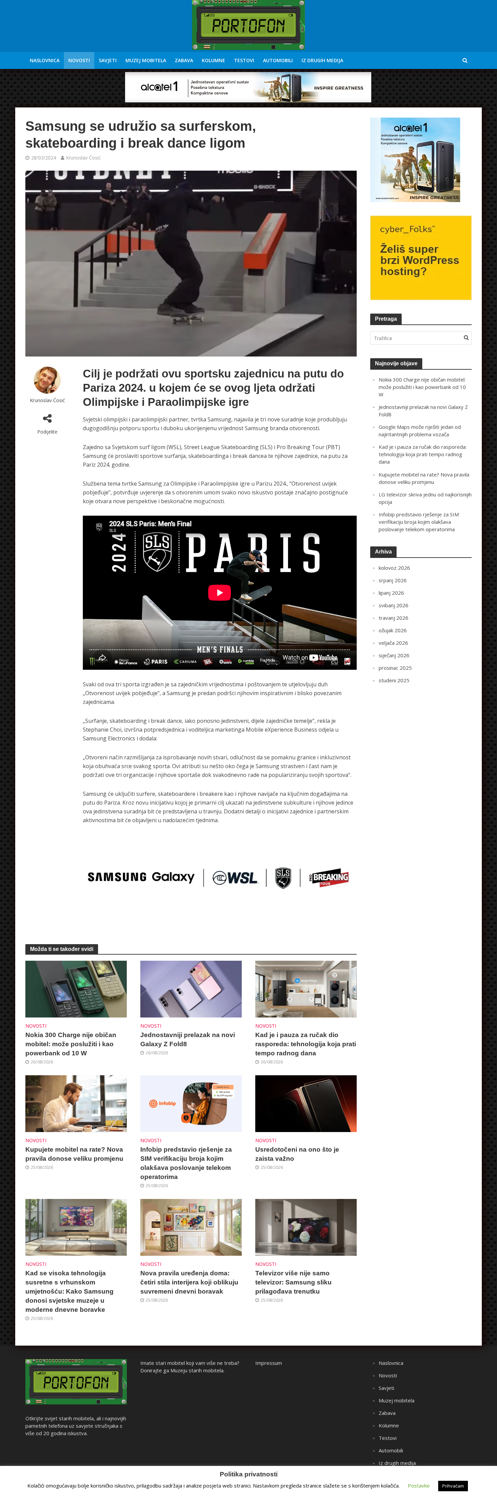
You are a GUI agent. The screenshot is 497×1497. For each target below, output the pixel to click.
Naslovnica (45, 60)
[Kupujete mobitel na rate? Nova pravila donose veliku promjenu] (76, 1103)
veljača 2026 (393, 642)
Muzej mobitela (145, 60)
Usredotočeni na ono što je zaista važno (297, 1154)
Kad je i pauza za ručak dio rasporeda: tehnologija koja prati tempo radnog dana (305, 1044)
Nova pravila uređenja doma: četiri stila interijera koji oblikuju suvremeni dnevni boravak (189, 1282)
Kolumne (213, 60)
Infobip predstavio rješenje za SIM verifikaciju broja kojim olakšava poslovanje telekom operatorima (186, 1163)
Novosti (79, 60)
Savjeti (108, 60)
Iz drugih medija (322, 60)
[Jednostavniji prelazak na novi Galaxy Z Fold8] (191, 988)
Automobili (278, 60)
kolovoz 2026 (394, 567)
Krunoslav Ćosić (83, 157)
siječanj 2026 (394, 655)
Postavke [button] (419, 1485)
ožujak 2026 (393, 630)
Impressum (268, 1362)
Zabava (184, 60)
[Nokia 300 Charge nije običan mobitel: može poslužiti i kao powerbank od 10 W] (76, 988)
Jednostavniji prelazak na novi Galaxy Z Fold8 (187, 1039)
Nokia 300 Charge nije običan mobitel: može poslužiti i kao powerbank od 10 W (70, 1044)
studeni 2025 (394, 680)
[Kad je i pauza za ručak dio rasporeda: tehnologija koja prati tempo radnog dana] (306, 988)
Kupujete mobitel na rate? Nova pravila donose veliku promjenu (74, 1154)
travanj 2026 (393, 617)
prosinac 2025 (395, 667)
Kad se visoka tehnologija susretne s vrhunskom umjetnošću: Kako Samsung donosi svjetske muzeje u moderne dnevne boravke (69, 1291)
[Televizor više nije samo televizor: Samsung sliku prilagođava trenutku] (306, 1226)
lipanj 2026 (391, 592)
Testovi (244, 60)
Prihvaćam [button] (453, 1486)
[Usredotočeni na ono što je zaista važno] (306, 1103)
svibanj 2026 (393, 605)
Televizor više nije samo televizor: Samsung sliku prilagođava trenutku (293, 1282)
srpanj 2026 (393, 580)
